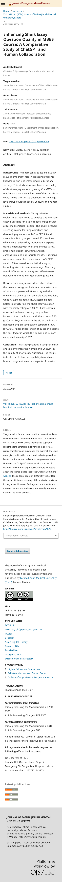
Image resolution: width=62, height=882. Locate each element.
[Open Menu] (3, 3)
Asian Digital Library (16, 641)
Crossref (9, 637)
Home (6, 10)
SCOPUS (9, 625)
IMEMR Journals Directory (19, 658)
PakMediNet (11, 650)
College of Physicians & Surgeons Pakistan (31, 677)
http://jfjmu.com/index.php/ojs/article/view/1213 (27, 528)
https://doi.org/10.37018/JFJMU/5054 (29, 141)
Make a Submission (17, 551)
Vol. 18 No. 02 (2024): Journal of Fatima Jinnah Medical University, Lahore (29, 16)
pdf (10, 372)
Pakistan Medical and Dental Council (28, 673)
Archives (17, 10)
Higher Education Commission (24, 669)
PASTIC (9, 633)
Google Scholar (13, 654)
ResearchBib (12, 646)
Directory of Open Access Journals (23, 629)
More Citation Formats (17, 535)
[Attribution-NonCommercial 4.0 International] (19, 599)
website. (7, 475)
